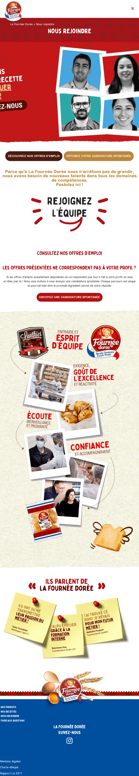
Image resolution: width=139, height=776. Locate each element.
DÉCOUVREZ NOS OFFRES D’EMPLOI (34, 155)
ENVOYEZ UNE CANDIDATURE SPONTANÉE (69, 297)
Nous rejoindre (10, 716)
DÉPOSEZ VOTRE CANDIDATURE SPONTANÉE (98, 155)
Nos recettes (8, 711)
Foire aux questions (13, 720)
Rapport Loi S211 (11, 773)
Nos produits (8, 707)
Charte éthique (9, 767)
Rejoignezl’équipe (69, 207)
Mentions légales (10, 761)
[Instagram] (69, 741)
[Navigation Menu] (132, 8)
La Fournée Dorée (21, 24)
